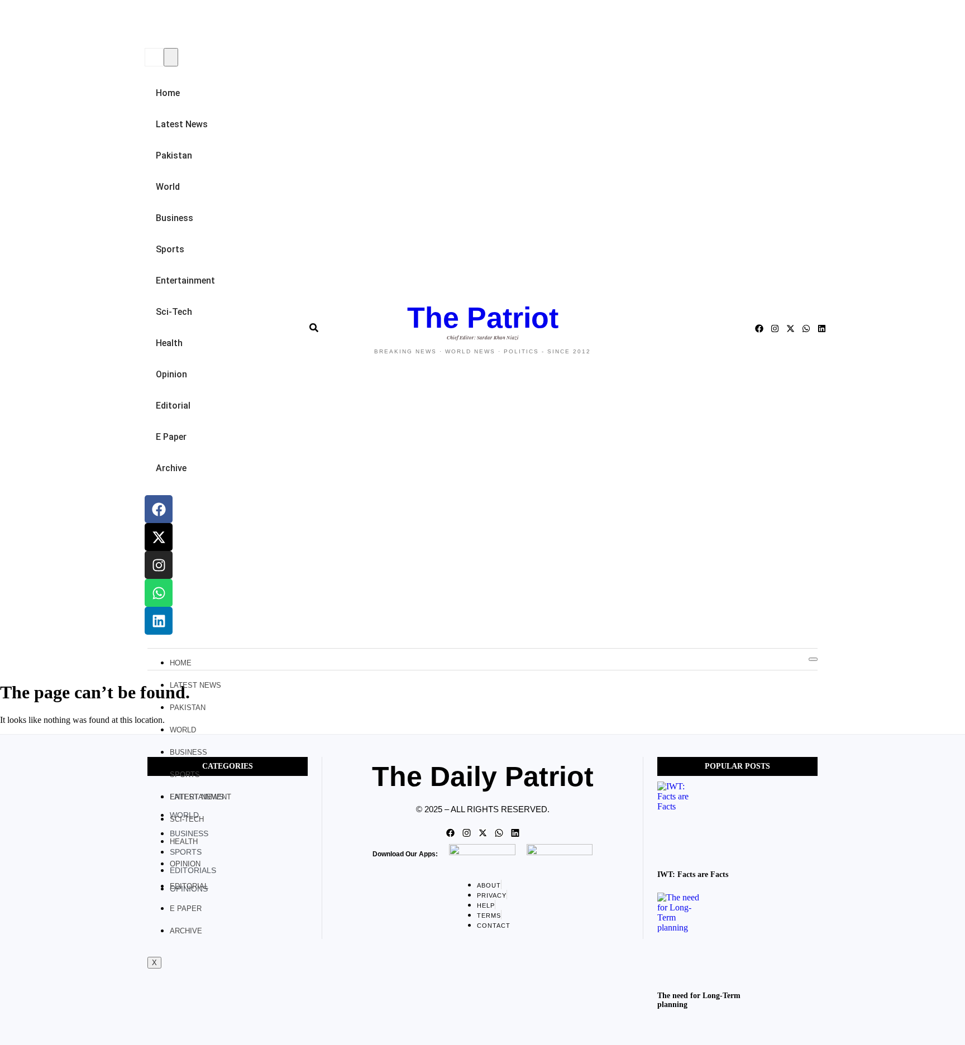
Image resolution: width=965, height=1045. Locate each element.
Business (174, 218)
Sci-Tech (174, 311)
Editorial (173, 405)
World (168, 186)
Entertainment (185, 280)
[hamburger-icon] (813, 659)
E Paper (171, 437)
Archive (171, 468)
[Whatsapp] (159, 593)
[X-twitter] (159, 537)
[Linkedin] (159, 621)
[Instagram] (159, 565)
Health (169, 343)
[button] (147, 25)
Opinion (171, 374)
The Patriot (482, 317)
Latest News (182, 124)
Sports (170, 249)
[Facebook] (159, 509)
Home (168, 93)
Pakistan (174, 155)
